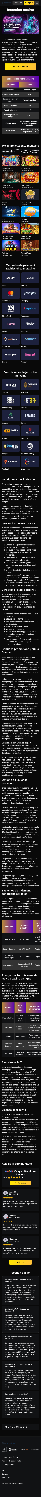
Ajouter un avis (20, 1183)
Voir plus (20, 1262)
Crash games (25, 151)
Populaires (5, 151)
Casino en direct (16, 151)
